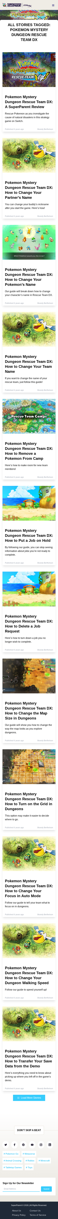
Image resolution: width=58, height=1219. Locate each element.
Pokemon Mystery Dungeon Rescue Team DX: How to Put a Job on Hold (29, 535)
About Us (16, 1210)
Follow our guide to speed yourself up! (26, 989)
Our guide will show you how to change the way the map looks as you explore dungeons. (28, 729)
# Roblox (30, 1160)
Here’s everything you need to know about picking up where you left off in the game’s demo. (28, 1077)
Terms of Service (38, 1215)
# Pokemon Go (11, 1154)
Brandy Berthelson (45, 129)
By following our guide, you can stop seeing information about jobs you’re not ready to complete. (29, 551)
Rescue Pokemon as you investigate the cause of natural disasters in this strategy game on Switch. (27, 117)
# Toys (29, 1167)
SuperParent (16, 1205)
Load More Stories (31, 1097)
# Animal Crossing (12, 1160)
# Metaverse (29, 1154)
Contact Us (35, 1210)
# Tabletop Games (13, 1167)
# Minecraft (44, 1160)
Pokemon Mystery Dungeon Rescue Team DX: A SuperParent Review (29, 102)
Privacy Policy (19, 1215)
